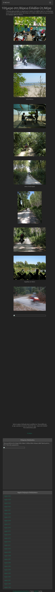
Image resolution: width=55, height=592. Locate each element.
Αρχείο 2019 (7, 517)
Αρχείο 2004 (7, 570)
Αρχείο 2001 (7, 580)
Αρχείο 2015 (7, 531)
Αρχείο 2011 (7, 545)
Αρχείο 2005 (7, 566)
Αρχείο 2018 (7, 520)
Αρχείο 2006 (7, 563)
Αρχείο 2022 (7, 506)
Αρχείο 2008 (7, 555)
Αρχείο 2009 (7, 552)
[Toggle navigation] (50, 2)
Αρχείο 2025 (7, 496)
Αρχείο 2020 (7, 513)
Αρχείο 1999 (7, 587)
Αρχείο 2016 (7, 527)
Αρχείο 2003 (7, 573)
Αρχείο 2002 (7, 577)
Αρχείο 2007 (7, 559)
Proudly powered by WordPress (21, 591)
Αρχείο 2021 (7, 510)
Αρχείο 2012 (7, 541)
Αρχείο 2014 (7, 534)
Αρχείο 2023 (7, 503)
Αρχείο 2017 (7, 524)
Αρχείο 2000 (7, 584)
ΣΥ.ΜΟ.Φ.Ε (6, 3)
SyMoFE (36, 591)
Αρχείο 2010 (7, 548)
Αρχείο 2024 (7, 499)
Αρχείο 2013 (7, 538)
